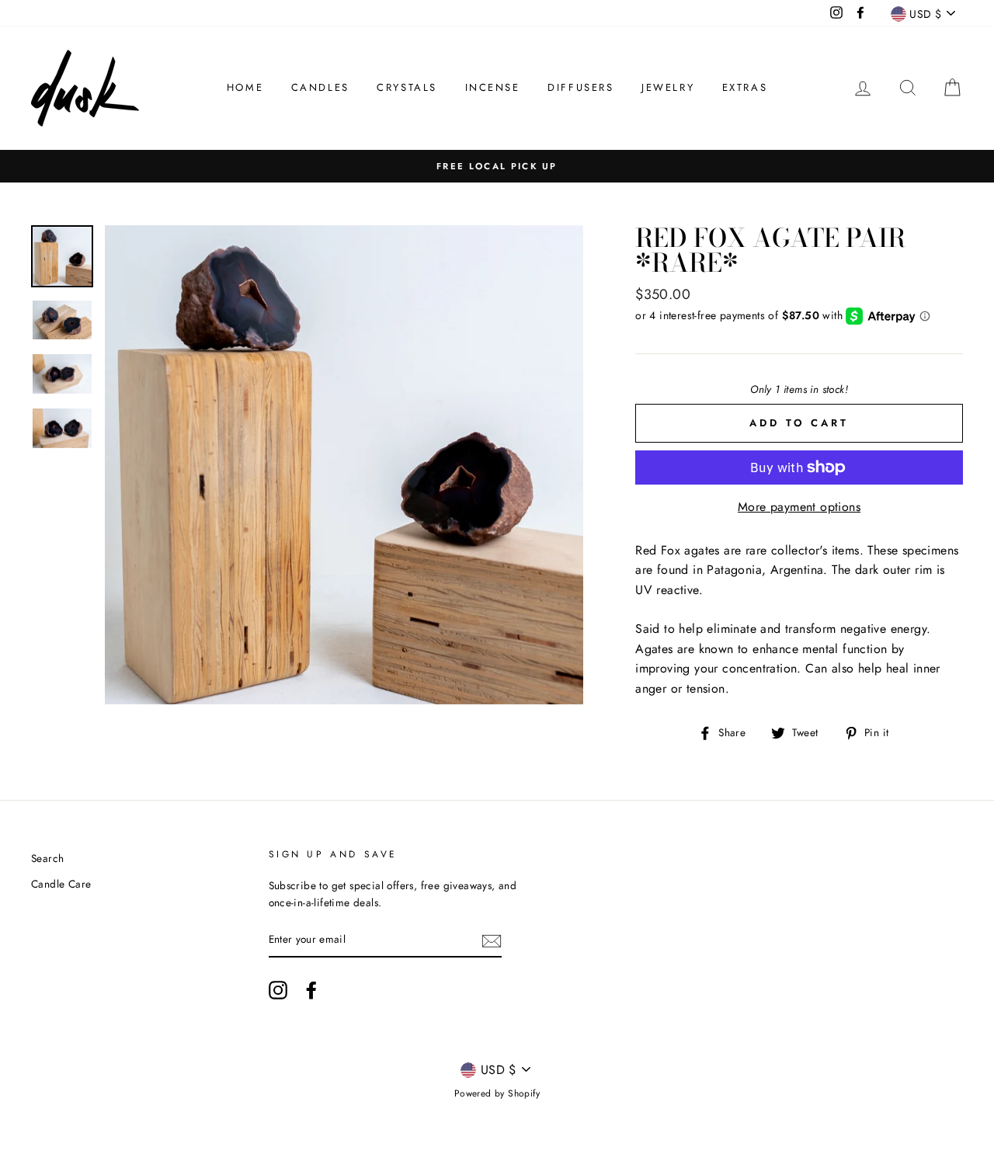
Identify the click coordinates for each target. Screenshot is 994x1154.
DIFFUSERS (580, 87)
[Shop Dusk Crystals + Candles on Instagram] (278, 990)
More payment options (799, 507)
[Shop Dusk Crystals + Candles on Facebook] (311, 990)
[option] (497, 166)
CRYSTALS (407, 87)
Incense (492, 87)
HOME (245, 87)
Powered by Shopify (497, 1093)
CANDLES (320, 87)
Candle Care (61, 884)
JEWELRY (667, 87)
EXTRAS (745, 87)
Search (47, 858)
